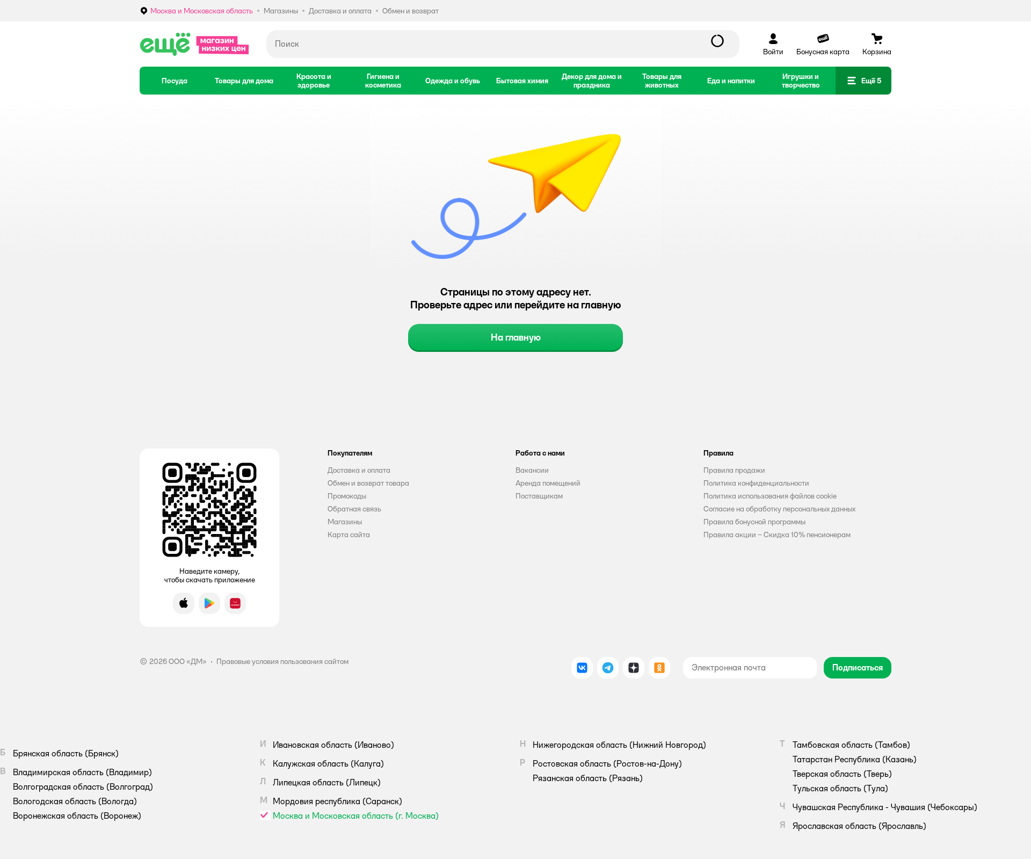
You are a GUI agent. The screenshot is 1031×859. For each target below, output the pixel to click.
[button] (863, 81)
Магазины (345, 521)
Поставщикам (539, 496)
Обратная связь (354, 508)
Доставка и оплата (359, 470)
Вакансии (532, 470)
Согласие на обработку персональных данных (779, 508)
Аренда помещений (548, 483)
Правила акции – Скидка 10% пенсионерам (777, 534)
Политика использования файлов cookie (770, 496)
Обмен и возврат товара (368, 483)
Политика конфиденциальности (756, 483)
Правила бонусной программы (754, 521)
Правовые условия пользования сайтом (282, 661)
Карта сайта (349, 534)
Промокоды (347, 496)
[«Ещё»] (194, 44)
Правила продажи (734, 470)
